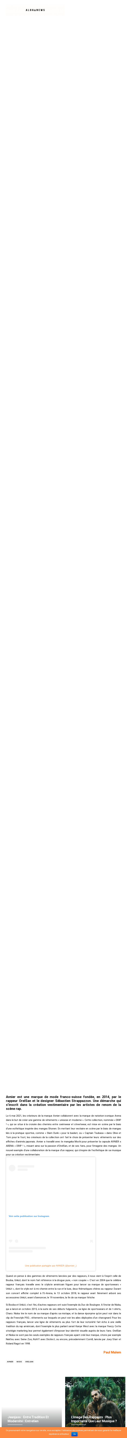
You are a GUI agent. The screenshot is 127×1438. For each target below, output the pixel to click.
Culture (59, 555)
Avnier (10, 1362)
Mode (19, 1362)
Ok (74, 1434)
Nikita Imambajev (83, 555)
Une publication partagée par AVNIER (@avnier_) (51, 1265)
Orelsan (29, 1362)
